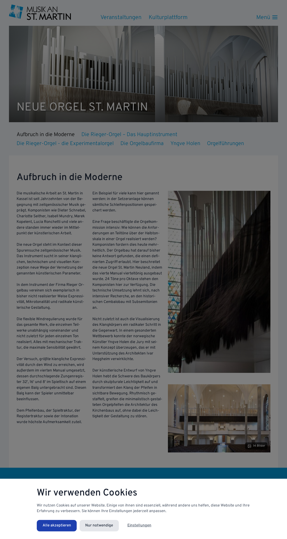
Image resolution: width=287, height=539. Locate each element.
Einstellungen (139, 525)
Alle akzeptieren (57, 525)
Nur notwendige (99, 525)
